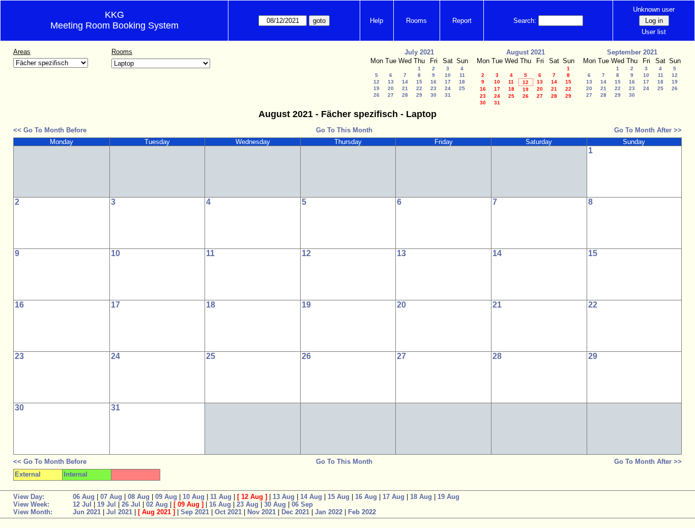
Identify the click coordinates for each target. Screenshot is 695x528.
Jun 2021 (87, 512)
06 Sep (302, 504)
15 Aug (339, 497)
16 (433, 82)
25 (462, 88)
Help (376, 20)
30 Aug (275, 504)
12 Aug (252, 497)
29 (419, 95)
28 (405, 95)
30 (433, 95)
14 (405, 82)
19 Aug (448, 497)
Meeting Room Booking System (114, 25)
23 (433, 88)
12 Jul (82, 504)
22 (419, 88)
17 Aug (393, 497)
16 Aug (366, 497)
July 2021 (419, 52)
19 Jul (106, 504)
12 (376, 82)
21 (405, 88)
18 (462, 82)
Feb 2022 (362, 512)
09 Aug (166, 497)
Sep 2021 (195, 512)
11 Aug (220, 497)
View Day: (28, 497)
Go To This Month (344, 130)
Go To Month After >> (648, 130)
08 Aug (139, 497)
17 (448, 82)
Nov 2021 (261, 512)
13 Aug (284, 497)
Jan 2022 (328, 512)
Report (462, 20)
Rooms (416, 20)
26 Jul (131, 504)
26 (376, 95)
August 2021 (525, 52)
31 (448, 95)
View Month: (32, 512)
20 (391, 88)
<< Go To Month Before (49, 130)
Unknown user (654, 9)
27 (391, 95)
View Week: (31, 504)
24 (448, 88)
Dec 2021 (295, 512)
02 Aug (157, 504)
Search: (524, 20)
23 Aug (247, 504)
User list (654, 32)
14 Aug (311, 497)
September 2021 (632, 52)
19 (376, 88)
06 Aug (84, 497)
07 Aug (111, 497)
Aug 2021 (156, 512)
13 (391, 82)
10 (448, 75)
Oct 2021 (228, 512)
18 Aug (421, 497)
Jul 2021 (119, 512)
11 (462, 75)
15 (419, 82)
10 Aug (194, 497)
